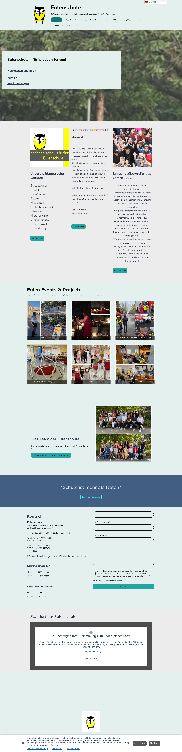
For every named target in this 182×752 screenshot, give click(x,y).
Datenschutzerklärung (91, 651)
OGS (35, 550)
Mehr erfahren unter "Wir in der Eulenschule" (51, 455)
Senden (123, 586)
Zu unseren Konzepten (91, 497)
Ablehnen (154, 743)
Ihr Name (97, 509)
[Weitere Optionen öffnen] (77, 25)
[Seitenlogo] (39, 15)
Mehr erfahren (37, 238)
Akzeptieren (91, 658)
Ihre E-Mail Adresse (101, 522)
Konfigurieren (73, 748)
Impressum (57, 748)
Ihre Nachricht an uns (102, 535)
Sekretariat (37, 540)
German (152, 2)
